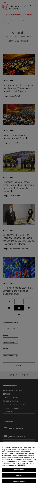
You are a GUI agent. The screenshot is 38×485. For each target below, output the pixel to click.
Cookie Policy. (21, 465)
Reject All (19, 475)
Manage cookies (19, 469)
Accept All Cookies (19, 481)
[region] (19, 463)
